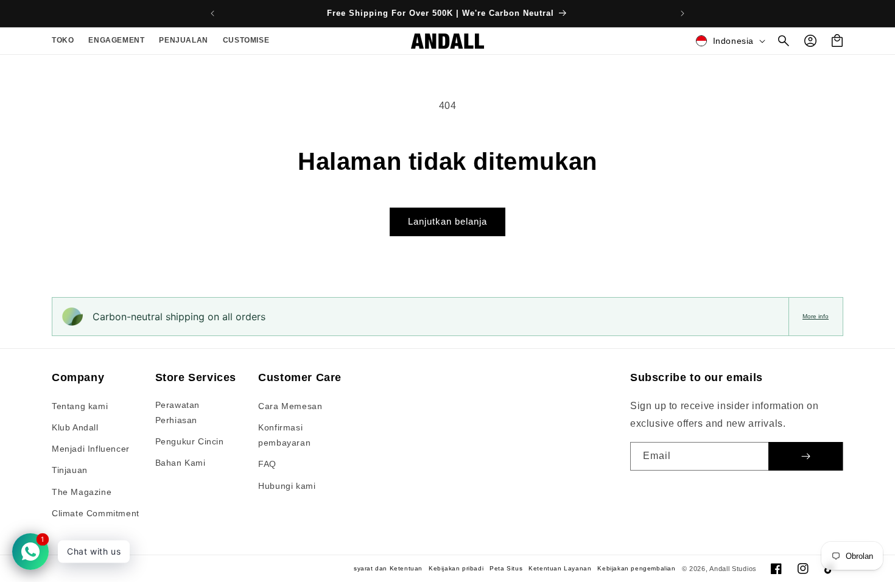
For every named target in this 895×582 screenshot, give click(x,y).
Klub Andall (75, 427)
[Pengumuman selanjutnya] (682, 13)
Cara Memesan (290, 406)
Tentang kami (80, 406)
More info (815, 316)
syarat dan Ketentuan (388, 568)
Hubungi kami (286, 486)
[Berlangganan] (805, 456)
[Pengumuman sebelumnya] (212, 13)
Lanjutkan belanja (447, 221)
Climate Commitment (95, 513)
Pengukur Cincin (189, 441)
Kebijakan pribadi (456, 568)
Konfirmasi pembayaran (284, 434)
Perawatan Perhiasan (177, 412)
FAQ (267, 464)
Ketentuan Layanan (559, 568)
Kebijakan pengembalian (636, 568)
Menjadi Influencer (91, 449)
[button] (62, 40)
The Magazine (81, 492)
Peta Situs (506, 568)
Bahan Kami (180, 463)
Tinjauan (70, 470)
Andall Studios (733, 568)
